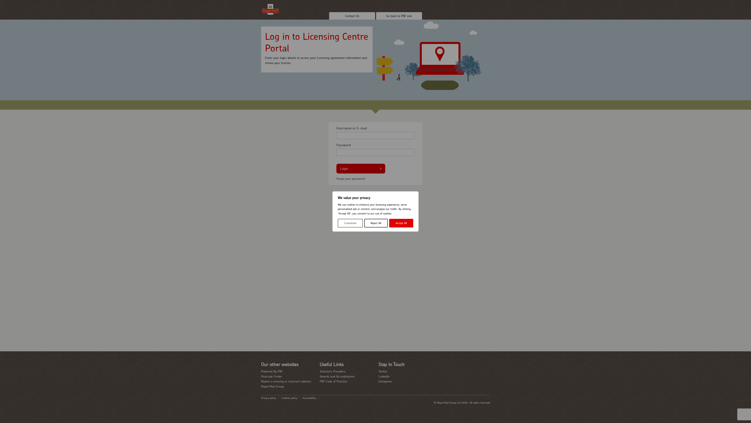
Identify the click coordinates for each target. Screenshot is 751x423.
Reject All (376, 223)
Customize (350, 223)
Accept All (401, 223)
